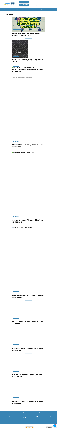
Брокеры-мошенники (26, 9)
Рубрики (18, 9)
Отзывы (37, 9)
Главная (5, 9)
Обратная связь (43, 9)
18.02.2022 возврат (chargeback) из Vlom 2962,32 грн (27, 371)
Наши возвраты (12, 9)
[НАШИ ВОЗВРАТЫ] (20, 57)
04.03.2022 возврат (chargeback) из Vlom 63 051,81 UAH (27, 221)
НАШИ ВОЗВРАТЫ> (24, 1)
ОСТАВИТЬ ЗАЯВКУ (24, 4)
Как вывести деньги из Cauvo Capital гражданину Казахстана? (26, 34)
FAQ (34, 9)
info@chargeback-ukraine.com (41, 5)
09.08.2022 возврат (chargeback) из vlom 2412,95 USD (27, 61)
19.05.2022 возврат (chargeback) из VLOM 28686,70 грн (27, 146)
